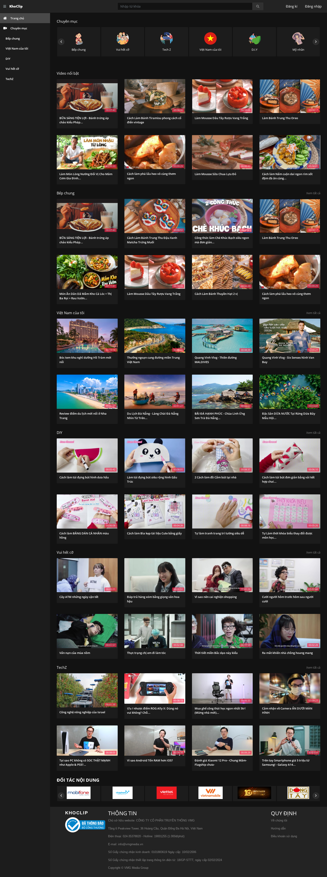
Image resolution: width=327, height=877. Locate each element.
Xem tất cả (313, 193)
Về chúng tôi (279, 820)
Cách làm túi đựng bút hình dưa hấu (84, 477)
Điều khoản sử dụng (284, 836)
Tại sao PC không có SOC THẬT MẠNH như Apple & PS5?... (84, 762)
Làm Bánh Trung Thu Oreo (280, 118)
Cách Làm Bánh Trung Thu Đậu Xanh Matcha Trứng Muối (152, 240)
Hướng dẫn (278, 828)
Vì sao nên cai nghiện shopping (216, 597)
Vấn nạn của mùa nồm (74, 653)
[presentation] (61, 41)
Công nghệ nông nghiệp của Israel (82, 712)
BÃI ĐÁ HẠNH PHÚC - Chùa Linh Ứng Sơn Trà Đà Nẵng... (220, 416)
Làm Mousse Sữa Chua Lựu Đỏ (215, 174)
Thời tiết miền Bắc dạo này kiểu (216, 653)
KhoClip (16, 6)
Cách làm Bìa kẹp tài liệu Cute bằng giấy (154, 533)
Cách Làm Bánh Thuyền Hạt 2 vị (216, 294)
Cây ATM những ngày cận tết (78, 597)
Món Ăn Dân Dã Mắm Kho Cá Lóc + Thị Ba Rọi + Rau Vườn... (85, 296)
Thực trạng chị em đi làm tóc (146, 653)
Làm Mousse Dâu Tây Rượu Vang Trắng (221, 118)
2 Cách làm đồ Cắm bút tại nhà (215, 477)
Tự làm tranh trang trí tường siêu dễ (219, 533)
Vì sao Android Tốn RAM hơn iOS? (150, 760)
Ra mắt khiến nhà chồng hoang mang (287, 653)
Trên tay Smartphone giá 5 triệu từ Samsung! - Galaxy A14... (285, 762)
